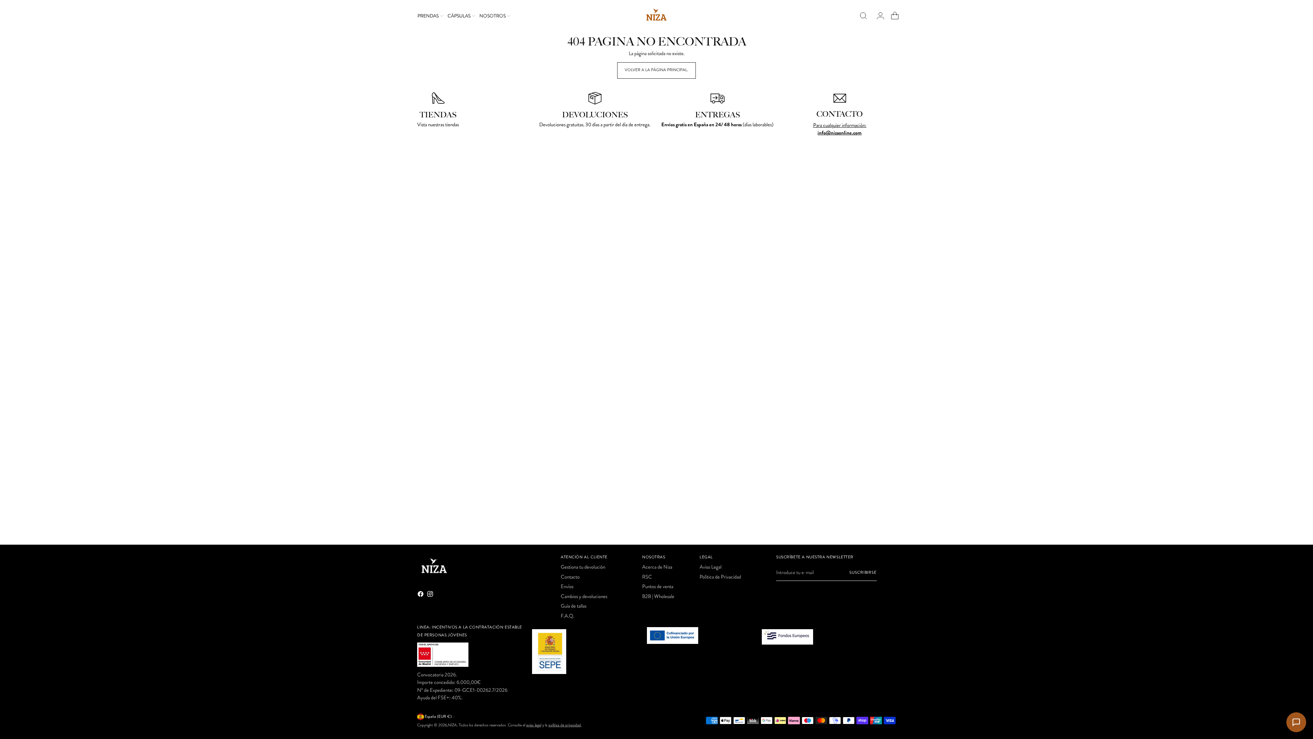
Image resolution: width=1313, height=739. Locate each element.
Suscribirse (863, 572)
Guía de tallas (573, 606)
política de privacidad (564, 725)
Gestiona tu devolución (583, 567)
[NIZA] (656, 15)
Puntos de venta (657, 586)
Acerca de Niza (657, 567)
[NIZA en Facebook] (421, 595)
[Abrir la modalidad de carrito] (892, 16)
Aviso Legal (710, 567)
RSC (647, 577)
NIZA (452, 725)
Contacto (570, 577)
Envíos (567, 586)
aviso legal (533, 725)
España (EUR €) (438, 716)
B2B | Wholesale (658, 596)
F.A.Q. (567, 616)
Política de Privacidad (720, 577)
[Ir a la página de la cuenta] (878, 16)
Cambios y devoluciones (584, 596)
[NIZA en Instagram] (431, 595)
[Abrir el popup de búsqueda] (863, 16)
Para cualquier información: (839, 125)
